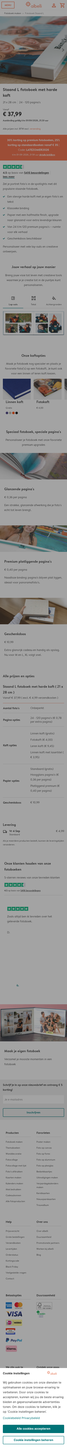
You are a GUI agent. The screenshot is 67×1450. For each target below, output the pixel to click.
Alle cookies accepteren (33, 1428)
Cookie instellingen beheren (33, 1440)
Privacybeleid (31, 1418)
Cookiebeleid (12, 1418)
